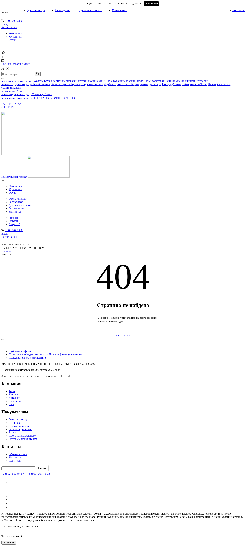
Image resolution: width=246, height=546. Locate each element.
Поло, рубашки (171, 84)
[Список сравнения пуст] (3, 56)
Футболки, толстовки (117, 84)
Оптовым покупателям (23, 438)
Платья (212, 84)
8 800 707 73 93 (14, 20)
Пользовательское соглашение (27, 357)
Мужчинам (15, 36)
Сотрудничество (19, 425)
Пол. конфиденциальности (65, 354)
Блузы (48, 80)
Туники (170, 80)
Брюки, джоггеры (150, 84)
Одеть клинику (18, 419)
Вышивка (15, 422)
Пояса (64, 97)
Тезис (12, 391)
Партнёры (15, 460)
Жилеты (195, 84)
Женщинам (15, 33)
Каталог (5, 12)
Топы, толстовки (154, 80)
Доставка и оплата (90, 10)
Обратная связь (18, 454)
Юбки (185, 84)
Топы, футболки (42, 94)
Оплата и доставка (20, 429)
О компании (119, 10)
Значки (55, 97)
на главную (123, 335)
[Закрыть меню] (2, 78)
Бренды (13, 217)
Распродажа (62, 10)
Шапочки (34, 97)
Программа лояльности (23, 435)
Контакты (238, 10)
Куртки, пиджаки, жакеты (87, 84)
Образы (13, 220)
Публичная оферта (20, 351)
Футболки (202, 80)
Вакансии (15, 400)
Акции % (14, 224)
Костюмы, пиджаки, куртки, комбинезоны (78, 80)
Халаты (38, 80)
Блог (11, 404)
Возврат (14, 432)
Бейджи (45, 97)
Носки (73, 97)
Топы (203, 84)
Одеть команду (36, 10)
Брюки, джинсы (185, 80)
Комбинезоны (41, 84)
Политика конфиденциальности (28, 354)
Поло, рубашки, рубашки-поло (124, 80)
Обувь (12, 39)
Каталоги (14, 397)
